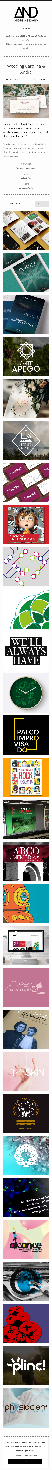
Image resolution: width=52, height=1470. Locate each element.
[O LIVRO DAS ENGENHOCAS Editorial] (26, 524)
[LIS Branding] (26, 440)
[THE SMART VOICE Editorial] (26, 272)
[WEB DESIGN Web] (26, 945)
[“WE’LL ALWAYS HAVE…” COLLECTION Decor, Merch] (26, 651)
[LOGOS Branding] (26, 735)
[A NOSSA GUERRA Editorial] (26, 819)
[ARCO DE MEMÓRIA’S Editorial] (26, 861)
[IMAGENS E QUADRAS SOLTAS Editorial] (26, 314)
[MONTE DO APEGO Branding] (26, 356)
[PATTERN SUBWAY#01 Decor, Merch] (26, 566)
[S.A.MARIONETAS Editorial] (26, 230)
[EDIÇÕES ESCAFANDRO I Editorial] (26, 903)
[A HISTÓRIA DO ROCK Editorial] (26, 777)
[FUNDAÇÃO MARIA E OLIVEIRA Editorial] (26, 1113)
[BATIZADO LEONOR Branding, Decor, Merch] (26, 398)
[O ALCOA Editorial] (26, 1281)
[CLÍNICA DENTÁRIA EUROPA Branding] (26, 482)
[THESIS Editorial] (26, 1197)
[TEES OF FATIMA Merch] (26, 1323)
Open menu (25, 28)
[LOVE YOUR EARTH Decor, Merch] (26, 693)
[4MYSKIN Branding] (26, 1071)
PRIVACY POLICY (31, 1456)
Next (44, 101)
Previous (8, 101)
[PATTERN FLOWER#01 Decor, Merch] (26, 609)
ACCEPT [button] (25, 1461)
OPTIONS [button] (19, 1456)
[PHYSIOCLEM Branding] (26, 1408)
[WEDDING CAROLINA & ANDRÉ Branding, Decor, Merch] (26, 987)
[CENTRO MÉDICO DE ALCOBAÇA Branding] (26, 1155)
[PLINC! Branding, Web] (26, 1365)
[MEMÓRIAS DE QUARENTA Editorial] (26, 1029)
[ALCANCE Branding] (26, 1239)
